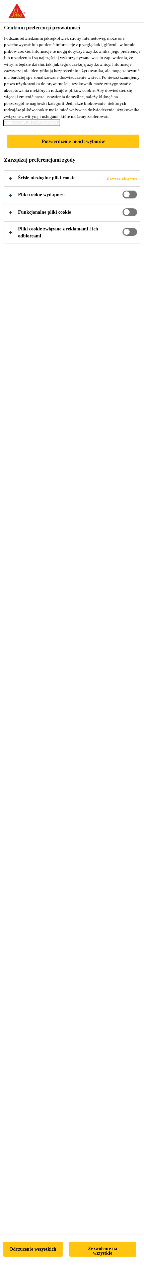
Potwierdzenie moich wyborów (73, 141)
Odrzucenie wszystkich (32, 1249)
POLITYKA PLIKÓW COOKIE (31, 122)
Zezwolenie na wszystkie (102, 1251)
